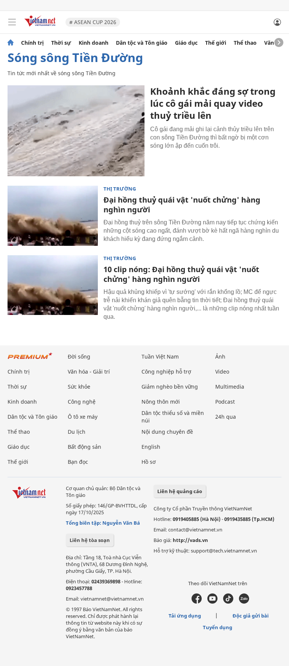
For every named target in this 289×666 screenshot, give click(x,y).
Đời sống (79, 356)
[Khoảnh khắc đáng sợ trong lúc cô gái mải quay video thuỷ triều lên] (76, 130)
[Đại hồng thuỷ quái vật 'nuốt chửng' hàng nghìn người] (53, 216)
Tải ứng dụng (185, 615)
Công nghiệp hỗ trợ (166, 371)
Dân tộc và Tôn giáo (141, 42)
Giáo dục (186, 42)
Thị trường (119, 188)
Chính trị (32, 42)
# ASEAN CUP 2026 (92, 22)
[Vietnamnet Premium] (30, 359)
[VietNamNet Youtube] (212, 601)
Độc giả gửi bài (251, 615)
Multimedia (229, 386)
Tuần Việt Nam (160, 356)
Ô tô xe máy (82, 416)
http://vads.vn (190, 540)
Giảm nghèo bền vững (169, 386)
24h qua (225, 416)
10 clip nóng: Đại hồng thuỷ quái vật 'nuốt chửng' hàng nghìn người (181, 274)
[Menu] (12, 22)
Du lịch (76, 431)
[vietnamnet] (41, 27)
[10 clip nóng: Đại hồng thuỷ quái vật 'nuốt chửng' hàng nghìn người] (53, 285)
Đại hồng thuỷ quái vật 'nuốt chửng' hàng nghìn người (181, 205)
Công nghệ (82, 401)
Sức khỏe (79, 386)
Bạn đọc (78, 461)
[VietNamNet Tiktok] (228, 601)
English (150, 446)
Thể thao (245, 42)
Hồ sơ (148, 461)
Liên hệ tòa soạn (90, 540)
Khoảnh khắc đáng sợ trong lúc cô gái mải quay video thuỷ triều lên (212, 103)
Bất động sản (84, 446)
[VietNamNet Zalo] (244, 601)
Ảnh (220, 356)
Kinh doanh (93, 42)
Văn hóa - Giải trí (89, 371)
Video (222, 371)
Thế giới (215, 42)
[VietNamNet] (11, 42)
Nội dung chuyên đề (167, 431)
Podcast (225, 401)
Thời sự (61, 42)
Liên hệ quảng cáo (179, 491)
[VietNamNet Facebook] (197, 601)
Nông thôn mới (160, 401)
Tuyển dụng (217, 627)
